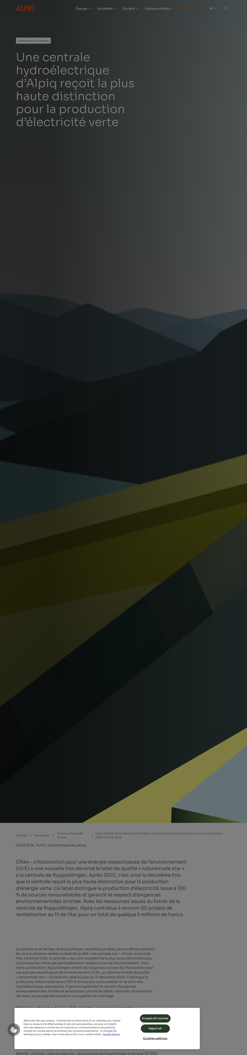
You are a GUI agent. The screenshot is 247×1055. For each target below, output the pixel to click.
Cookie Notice (111, 1034)
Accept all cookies (155, 1018)
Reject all (155, 1028)
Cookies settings (155, 1038)
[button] (14, 1029)
